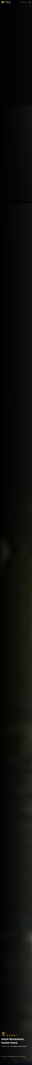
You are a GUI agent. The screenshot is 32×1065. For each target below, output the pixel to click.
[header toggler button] (30, 2)
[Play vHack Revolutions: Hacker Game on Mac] (16, 1052)
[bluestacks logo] (6, 2)
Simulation (5, 1046)
